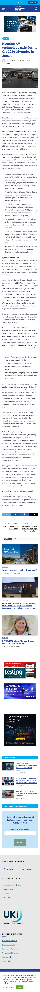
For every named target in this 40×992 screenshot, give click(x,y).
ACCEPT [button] (19, 987)
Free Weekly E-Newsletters (11, 885)
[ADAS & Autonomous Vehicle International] (20, 8)
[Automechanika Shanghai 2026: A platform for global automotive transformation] (8, 781)
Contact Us (6, 893)
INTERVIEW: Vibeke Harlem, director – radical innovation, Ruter (19, 642)
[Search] (36, 8)
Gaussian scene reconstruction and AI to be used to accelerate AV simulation (26, 766)
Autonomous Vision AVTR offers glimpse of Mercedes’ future (30, 528)
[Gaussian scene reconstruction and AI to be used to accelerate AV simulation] (8, 766)
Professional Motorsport (10, 953)
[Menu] (3, 8)
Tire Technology (7, 957)
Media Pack (6, 897)
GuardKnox (13, 61)
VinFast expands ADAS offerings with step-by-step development (26, 793)
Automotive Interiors (9, 941)
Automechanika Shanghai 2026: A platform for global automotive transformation (26, 780)
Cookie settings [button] (8, 987)
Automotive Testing (9, 945)
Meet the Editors (8, 889)
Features (5, 38)
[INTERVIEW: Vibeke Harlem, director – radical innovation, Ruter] (20, 625)
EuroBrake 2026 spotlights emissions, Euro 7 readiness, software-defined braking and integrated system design (18, 605)
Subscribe (33, 2)
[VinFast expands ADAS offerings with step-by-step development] (8, 794)
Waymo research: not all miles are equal (19, 570)
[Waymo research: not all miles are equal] (20, 554)
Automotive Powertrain (10, 949)
